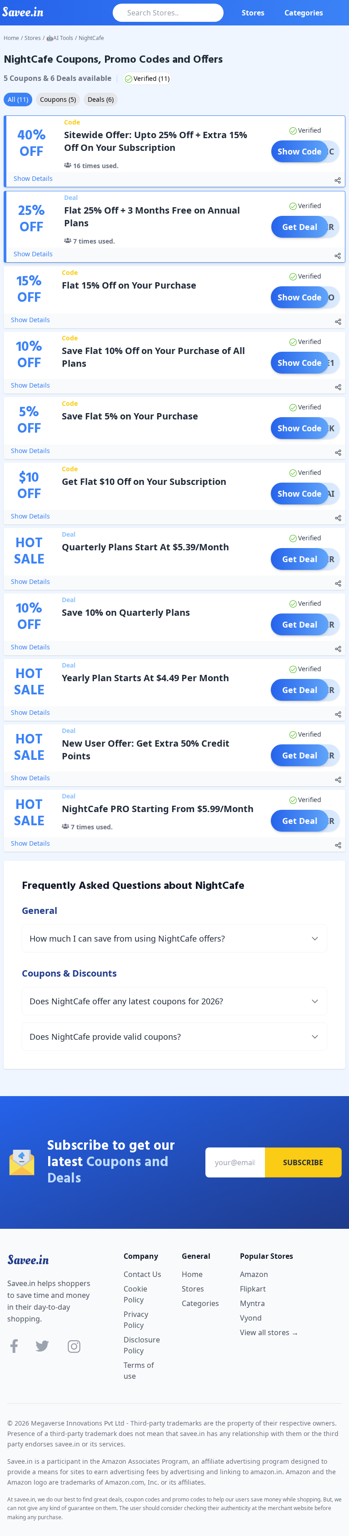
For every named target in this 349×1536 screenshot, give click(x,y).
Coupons (58, 99)
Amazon (254, 1274)
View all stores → (269, 1332)
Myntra (252, 1303)
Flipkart (253, 1289)
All (18, 99)
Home (11, 38)
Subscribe (303, 1162)
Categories (303, 13)
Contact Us (142, 1274)
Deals (101, 99)
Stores (253, 13)
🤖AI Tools (59, 38)
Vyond (251, 1318)
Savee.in (28, 1260)
